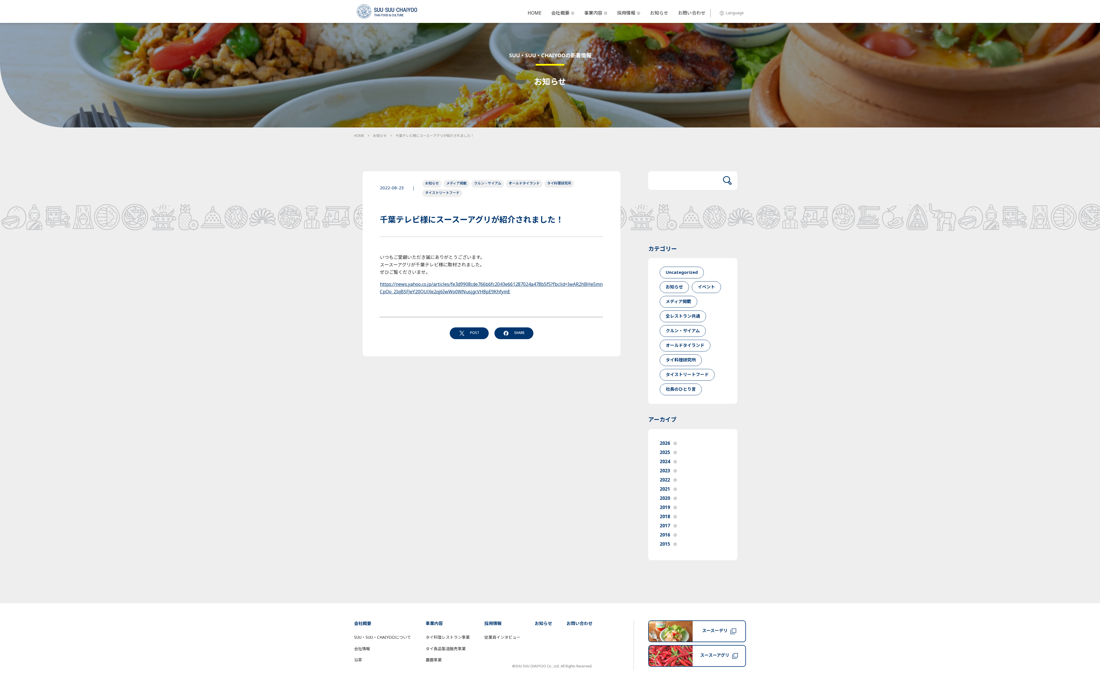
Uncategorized (682, 272)
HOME (534, 13)
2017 (665, 525)
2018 (665, 516)
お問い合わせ (692, 13)
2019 (665, 507)
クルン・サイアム (487, 183)
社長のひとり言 (681, 389)
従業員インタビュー (502, 637)
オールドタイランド (524, 183)
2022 (665, 480)
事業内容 (593, 13)
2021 (665, 489)
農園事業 (434, 660)
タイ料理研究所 (559, 183)
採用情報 (626, 13)
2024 (665, 461)
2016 (665, 535)
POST (474, 332)
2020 (665, 498)
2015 (665, 544)
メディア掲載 (456, 183)
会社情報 (362, 649)
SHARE (519, 332)
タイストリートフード (442, 192)
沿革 (358, 660)
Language (735, 13)
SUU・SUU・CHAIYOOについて (382, 637)
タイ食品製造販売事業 (446, 649)
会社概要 (560, 13)
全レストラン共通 (683, 316)
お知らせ (659, 13)
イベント (706, 287)
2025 (665, 452)
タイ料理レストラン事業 (448, 637)
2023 (665, 470)
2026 (665, 443)
